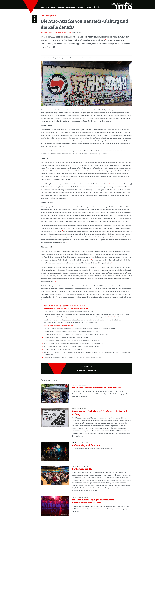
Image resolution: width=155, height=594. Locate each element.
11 (77, 256)
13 (111, 262)
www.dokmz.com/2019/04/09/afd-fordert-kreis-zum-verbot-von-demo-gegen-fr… (66, 308)
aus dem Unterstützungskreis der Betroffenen (56, 32)
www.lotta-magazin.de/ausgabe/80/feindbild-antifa (58, 325)
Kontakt (80, 7)
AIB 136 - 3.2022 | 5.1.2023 (48, 16)
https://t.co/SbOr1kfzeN (111, 317)
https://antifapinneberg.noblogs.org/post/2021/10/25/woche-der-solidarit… (65, 305)
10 (66, 242)
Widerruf (88, 7)
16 (55, 281)
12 (91, 259)
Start (42, 7)
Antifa (34, 19)
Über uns (61, 7)
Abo (48, 7)
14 (62, 272)
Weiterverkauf (70, 7)
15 (54, 281)
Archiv (53, 7)
